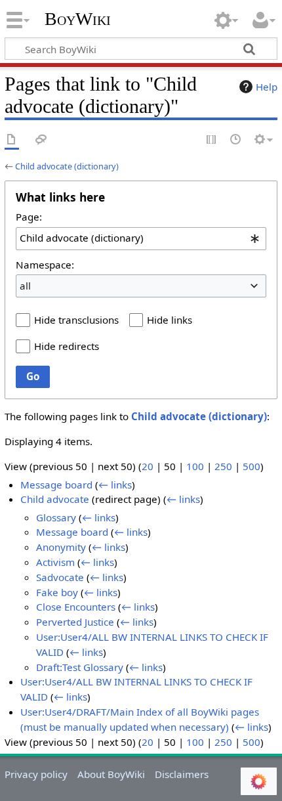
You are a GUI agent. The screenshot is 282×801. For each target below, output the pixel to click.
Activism (55, 562)
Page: (29, 216)
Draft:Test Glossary (79, 667)
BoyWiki (78, 19)
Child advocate (54, 499)
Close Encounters (75, 606)
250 (223, 466)
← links (115, 484)
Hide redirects (66, 346)
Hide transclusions (76, 319)
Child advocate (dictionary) (67, 166)
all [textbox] (25, 285)
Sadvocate (60, 577)
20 (147, 466)
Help (266, 86)
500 (251, 466)
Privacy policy (36, 774)
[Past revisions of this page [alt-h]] (236, 140)
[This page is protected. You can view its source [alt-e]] (212, 140)
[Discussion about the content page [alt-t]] (41, 140)
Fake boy (57, 592)
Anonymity (61, 546)
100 (195, 466)
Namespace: (45, 264)
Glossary (56, 517)
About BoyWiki (111, 774)
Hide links (169, 319)
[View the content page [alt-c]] (12, 140)
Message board (56, 484)
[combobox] (141, 238)
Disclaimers (182, 774)
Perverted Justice (75, 621)
